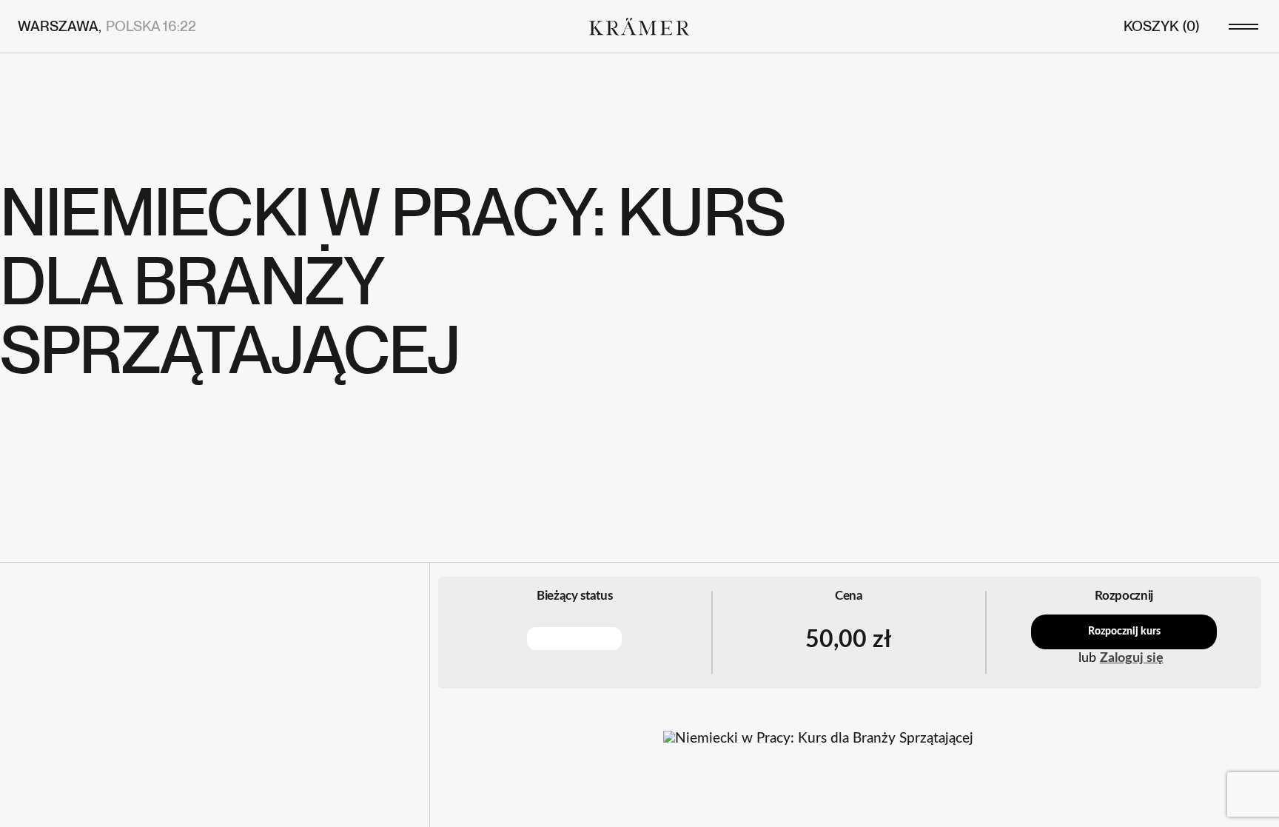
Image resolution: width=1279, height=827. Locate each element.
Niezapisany (574, 638)
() (1161, 26)
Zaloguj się (1132, 658)
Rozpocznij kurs (1124, 631)
